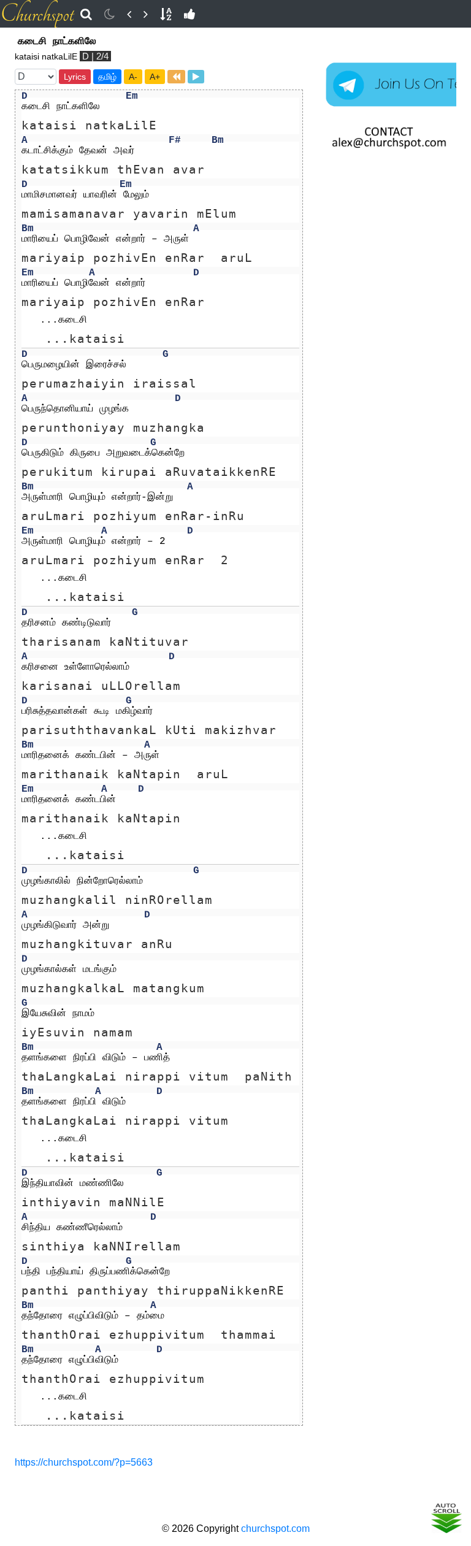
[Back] (129, 14)
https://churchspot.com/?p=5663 (84, 1462)
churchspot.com (275, 1528)
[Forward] (146, 14)
